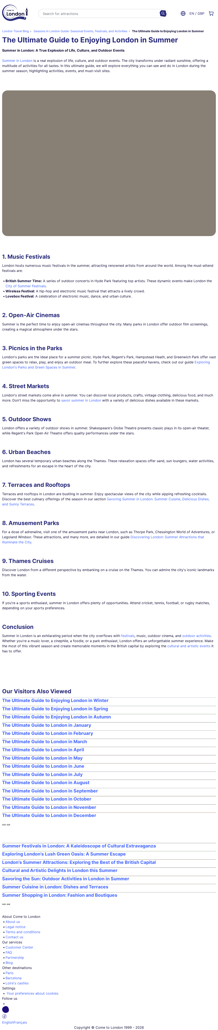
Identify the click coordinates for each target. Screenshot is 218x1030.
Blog (9, 962)
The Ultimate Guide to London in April (43, 749)
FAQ (9, 952)
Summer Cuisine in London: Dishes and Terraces (55, 886)
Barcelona (14, 978)
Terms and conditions (23, 932)
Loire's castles (17, 983)
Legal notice (15, 927)
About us (13, 922)
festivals (128, 636)
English (8, 1022)
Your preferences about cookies (32, 993)
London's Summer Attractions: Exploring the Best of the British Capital (79, 862)
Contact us (14, 937)
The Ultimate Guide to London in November (49, 807)
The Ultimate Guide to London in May (42, 758)
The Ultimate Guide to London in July (42, 774)
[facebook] (111, 1013)
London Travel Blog (15, 31)
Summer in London (17, 60)
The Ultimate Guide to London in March (44, 741)
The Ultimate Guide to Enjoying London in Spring (55, 708)
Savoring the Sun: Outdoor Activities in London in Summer (65, 878)
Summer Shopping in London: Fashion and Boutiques (59, 895)
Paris (9, 973)
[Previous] (4, 824)
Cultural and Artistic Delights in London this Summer (60, 870)
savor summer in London (81, 400)
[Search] (163, 13)
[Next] (8, 824)
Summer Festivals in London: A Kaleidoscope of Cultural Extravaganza (79, 846)
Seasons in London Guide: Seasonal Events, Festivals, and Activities (80, 31)
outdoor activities (196, 636)
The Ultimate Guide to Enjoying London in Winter (55, 700)
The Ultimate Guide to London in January (46, 725)
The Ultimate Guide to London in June (43, 766)
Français (20, 1022)
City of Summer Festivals (26, 286)
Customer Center (19, 947)
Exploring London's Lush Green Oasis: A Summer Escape (64, 854)
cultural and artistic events (188, 646)
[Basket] (211, 13)
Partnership (15, 957)
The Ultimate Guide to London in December (49, 815)
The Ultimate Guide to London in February (47, 733)
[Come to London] (15, 13)
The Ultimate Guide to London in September (50, 791)
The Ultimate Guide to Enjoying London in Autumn (56, 717)
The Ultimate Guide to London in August (45, 782)
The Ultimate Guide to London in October (46, 799)
